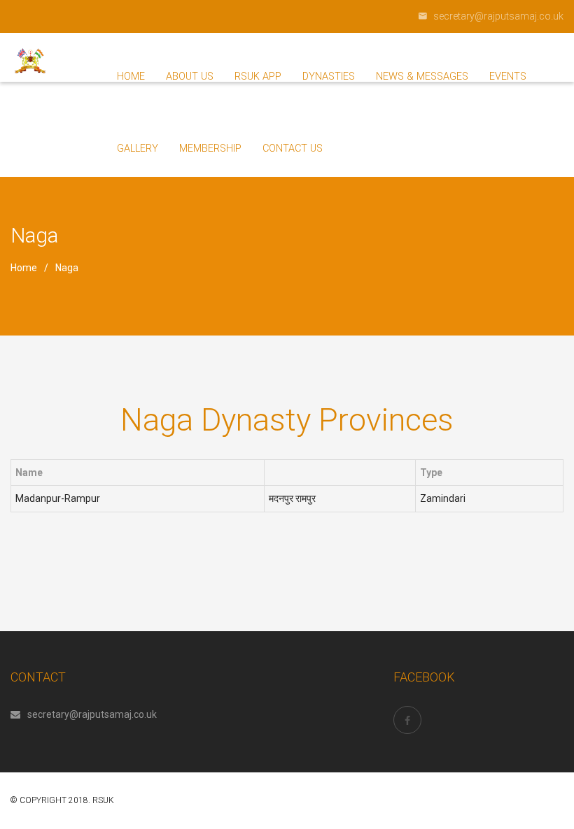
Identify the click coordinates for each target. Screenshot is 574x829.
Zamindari (442, 498)
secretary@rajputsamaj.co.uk (92, 714)
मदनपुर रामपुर (292, 498)
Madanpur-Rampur (57, 498)
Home (23, 268)
